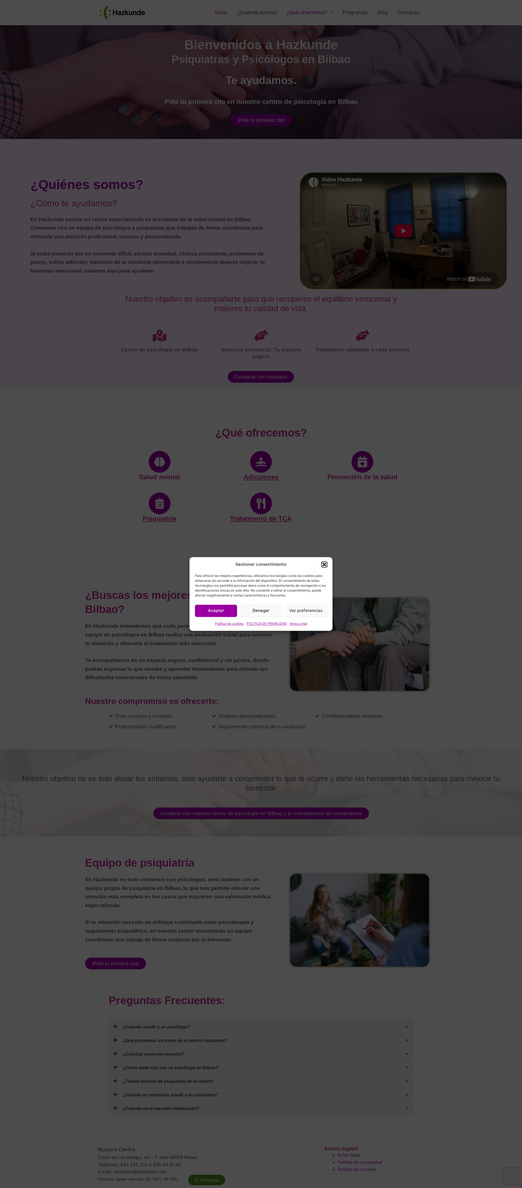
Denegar (261, 610)
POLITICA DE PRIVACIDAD (267, 623)
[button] (324, 564)
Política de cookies (229, 623)
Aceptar (216, 610)
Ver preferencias (305, 610)
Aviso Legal (298, 623)
